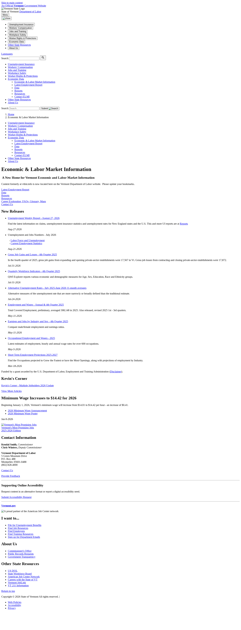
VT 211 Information (18, 585)
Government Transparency (21, 556)
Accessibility (14, 605)
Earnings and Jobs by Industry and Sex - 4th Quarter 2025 (38, 321)
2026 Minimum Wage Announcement (27, 410)
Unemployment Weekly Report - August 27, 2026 (34, 218)
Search (4, 58)
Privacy (12, 608)
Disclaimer (115, 371)
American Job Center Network (24, 576)
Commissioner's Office (19, 551)
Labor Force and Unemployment (28, 240)
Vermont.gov (8, 505)
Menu (5, 15)
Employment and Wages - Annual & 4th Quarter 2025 (36, 304)
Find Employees (16, 531)
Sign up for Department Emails (24, 537)
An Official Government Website (23, 5)
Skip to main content (12, 2)
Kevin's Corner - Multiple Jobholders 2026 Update (27, 385)
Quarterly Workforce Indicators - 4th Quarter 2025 (34, 271)
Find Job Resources (18, 528)
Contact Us (7, 470)
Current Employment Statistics (26, 243)
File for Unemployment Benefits (24, 525)
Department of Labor (30, 11)
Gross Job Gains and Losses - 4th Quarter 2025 (32, 254)
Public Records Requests (21, 553)
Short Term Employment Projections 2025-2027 (33, 354)
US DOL (13, 570)
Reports (184, 223)
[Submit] (43, 57)
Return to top (8, 591)
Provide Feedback (10, 476)
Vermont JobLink (17, 582)
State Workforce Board (20, 573)
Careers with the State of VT (23, 579)
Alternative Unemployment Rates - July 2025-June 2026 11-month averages (47, 288)
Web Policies (14, 602)
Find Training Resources (20, 534)
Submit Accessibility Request (16, 497)
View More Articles (11, 391)
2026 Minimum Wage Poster (23, 413)
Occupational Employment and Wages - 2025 (31, 338)
